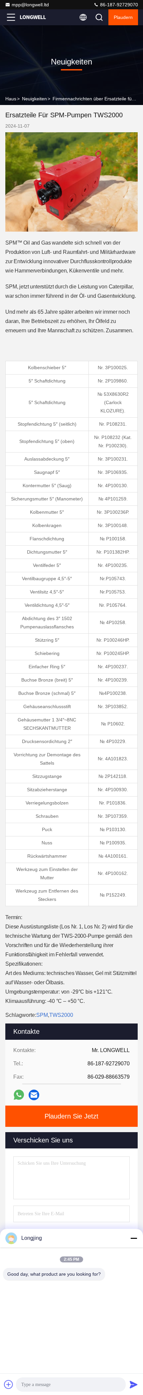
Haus (10, 98)
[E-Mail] (34, 1095)
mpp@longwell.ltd (30, 4)
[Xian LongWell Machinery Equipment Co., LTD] (33, 17)
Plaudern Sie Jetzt (71, 1116)
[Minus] (134, 1238)
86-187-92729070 (118, 4)
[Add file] (8, 1384)
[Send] (133, 1384)
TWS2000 (61, 1015)
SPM (42, 1015)
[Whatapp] (19, 1095)
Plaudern (123, 17)
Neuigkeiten (34, 98)
